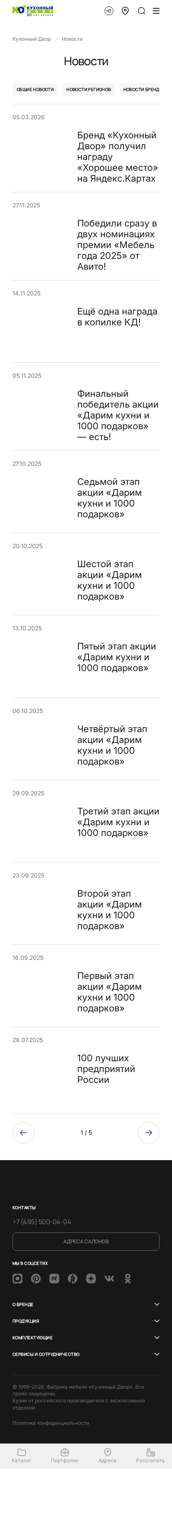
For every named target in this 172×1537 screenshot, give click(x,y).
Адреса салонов (86, 1241)
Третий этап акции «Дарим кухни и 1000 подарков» (118, 822)
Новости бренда (143, 89)
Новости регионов (88, 89)
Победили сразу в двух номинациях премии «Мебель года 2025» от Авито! (117, 245)
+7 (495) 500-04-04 (42, 1221)
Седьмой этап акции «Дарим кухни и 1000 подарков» (109, 497)
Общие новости (35, 89)
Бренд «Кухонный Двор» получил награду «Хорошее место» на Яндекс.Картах (117, 157)
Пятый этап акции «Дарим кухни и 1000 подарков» (116, 657)
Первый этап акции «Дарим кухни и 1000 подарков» (109, 991)
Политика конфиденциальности (51, 1423)
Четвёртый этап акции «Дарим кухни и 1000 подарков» (112, 745)
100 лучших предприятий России (106, 1069)
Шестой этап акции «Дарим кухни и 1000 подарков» (109, 580)
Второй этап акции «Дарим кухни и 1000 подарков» (109, 909)
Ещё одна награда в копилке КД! (117, 316)
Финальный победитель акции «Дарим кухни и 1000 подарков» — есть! (118, 415)
